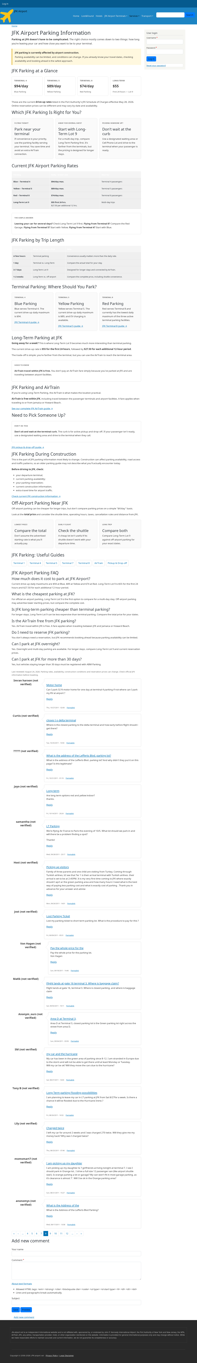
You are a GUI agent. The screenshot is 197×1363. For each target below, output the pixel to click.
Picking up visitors (57, 867)
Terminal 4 (35, 563)
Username (151, 37)
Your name (17, 1249)
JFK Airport (20, 11)
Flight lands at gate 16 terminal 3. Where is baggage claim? (82, 983)
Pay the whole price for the (66, 948)
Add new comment (24, 1317)
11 (61, 1233)
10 (55, 1233)
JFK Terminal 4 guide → (26, 322)
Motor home (54, 685)
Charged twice (55, 1128)
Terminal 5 (51, 563)
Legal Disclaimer (66, 1355)
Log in (5, 3)
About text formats (22, 1283)
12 (67, 1233)
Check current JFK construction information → (36, 496)
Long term (52, 791)
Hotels (99, 15)
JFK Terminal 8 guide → (114, 326)
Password (150, 47)
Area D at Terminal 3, (63, 1018)
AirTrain (98, 563)
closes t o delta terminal (61, 720)
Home (76, 15)
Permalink (71, 708)
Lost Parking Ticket (58, 916)
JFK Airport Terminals (115, 15)
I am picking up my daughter (64, 1163)
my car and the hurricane (61, 1054)
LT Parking (53, 826)
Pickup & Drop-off (117, 563)
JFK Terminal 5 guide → (70, 326)
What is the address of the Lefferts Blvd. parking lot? (78, 755)
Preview (26, 1309)
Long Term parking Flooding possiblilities (71, 1093)
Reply (49, 699)
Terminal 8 (84, 563)
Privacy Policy (52, 1355)
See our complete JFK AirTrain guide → (32, 408)
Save (15, 1309)
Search (189, 14)
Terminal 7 (67, 563)
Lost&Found (87, 15)
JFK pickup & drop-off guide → (28, 447)
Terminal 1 (19, 563)
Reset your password (156, 65)
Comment (17, 1260)
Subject (16, 1298)
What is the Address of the (62, 1205)
